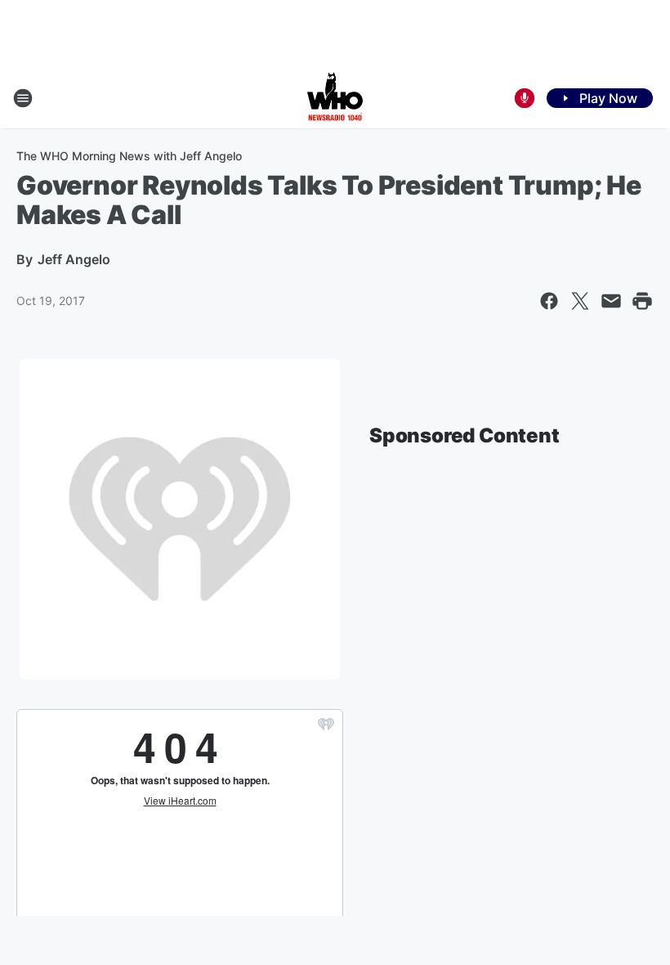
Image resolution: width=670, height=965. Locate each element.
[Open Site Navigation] (23, 98)
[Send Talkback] (524, 98)
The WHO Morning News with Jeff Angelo (129, 156)
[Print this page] (642, 301)
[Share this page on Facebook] (549, 301)
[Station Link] (335, 98)
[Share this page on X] (580, 301)
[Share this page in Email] (611, 301)
